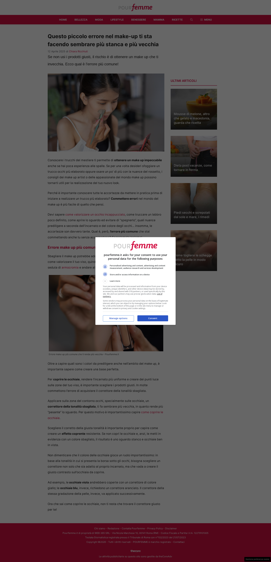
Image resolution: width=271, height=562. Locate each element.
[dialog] (135, 281)
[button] (135, 281)
